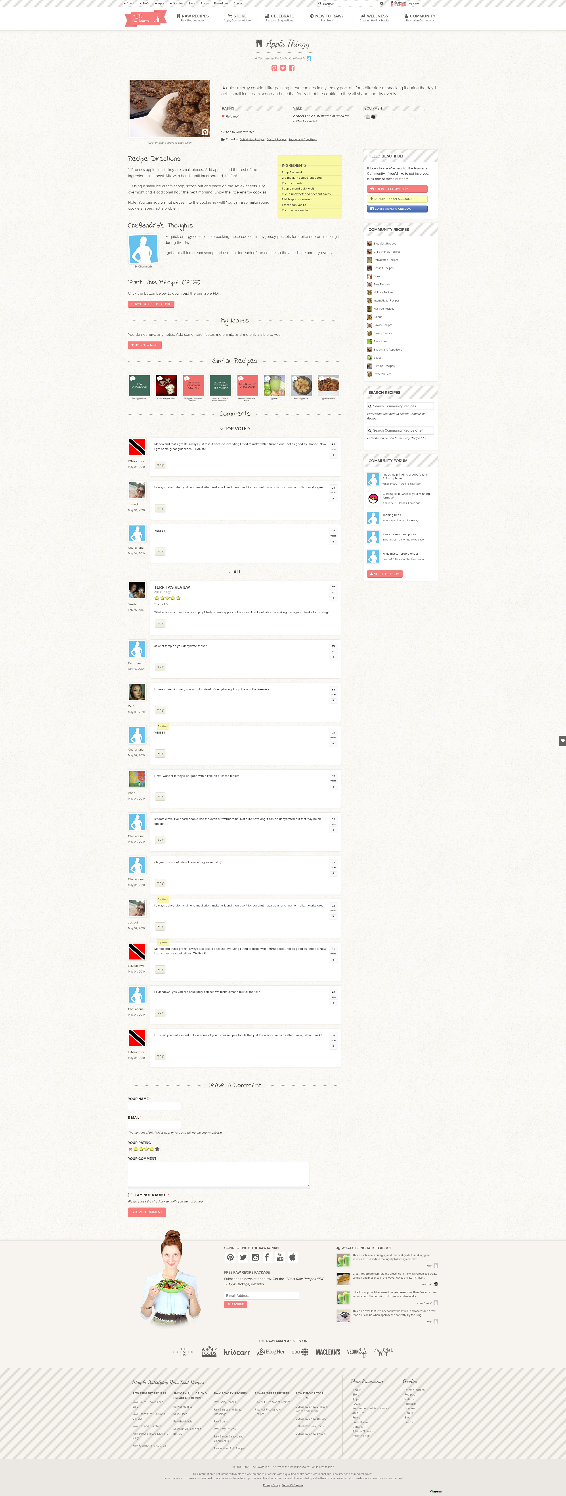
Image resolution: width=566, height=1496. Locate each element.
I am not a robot (152, 1195)
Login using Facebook (393, 208)
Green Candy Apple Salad (246, 399)
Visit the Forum (386, 574)
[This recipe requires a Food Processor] (367, 116)
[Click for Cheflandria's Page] (309, 60)
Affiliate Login (361, 1436)
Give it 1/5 (135, 1148)
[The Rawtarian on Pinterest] (230, 1257)
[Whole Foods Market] (209, 1352)
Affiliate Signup (362, 1431)
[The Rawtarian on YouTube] (280, 1257)
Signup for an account (393, 199)
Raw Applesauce (138, 398)
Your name (139, 1099)
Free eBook (360, 1422)
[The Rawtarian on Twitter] (243, 1257)
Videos (409, 1399)
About (356, 1390)
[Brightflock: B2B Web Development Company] (436, 1491)
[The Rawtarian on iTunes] (293, 1257)
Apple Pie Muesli (327, 398)
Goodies (410, 1381)
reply (160, 465)
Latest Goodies (414, 1390)
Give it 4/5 (151, 1148)
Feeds (408, 1422)
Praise (356, 1417)
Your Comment (143, 1159)
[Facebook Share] (291, 67)
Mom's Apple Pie (300, 398)
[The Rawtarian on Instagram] (255, 1257)
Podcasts (410, 1404)
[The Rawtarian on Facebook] (268, 1257)
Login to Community (391, 189)
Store (355, 1394)
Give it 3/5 (146, 1148)
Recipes (409, 1394)
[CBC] (300, 1352)
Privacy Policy (271, 1485)
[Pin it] (274, 67)
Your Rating (139, 1143)
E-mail (135, 1118)
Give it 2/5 (141, 1148)
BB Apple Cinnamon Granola (193, 399)
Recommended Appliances (370, 1408)
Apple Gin (273, 398)
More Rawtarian (367, 1381)
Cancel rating (130, 1148)
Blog (407, 1417)
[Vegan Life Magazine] (357, 1352)
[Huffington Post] (184, 1352)
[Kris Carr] (237, 1352)
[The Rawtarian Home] (146, 18)
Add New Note (146, 345)
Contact (357, 1427)
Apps (355, 1399)
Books (408, 1413)
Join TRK (358, 1413)
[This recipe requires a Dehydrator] (374, 116)
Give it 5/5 (157, 1148)
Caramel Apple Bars (166, 398)
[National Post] (383, 1352)
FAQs (356, 1404)
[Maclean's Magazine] (328, 1352)
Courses (409, 1408)
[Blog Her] (270, 1352)
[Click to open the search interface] (381, 3)
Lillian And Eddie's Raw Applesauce (220, 399)
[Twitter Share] (283, 67)
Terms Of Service (292, 1485)
